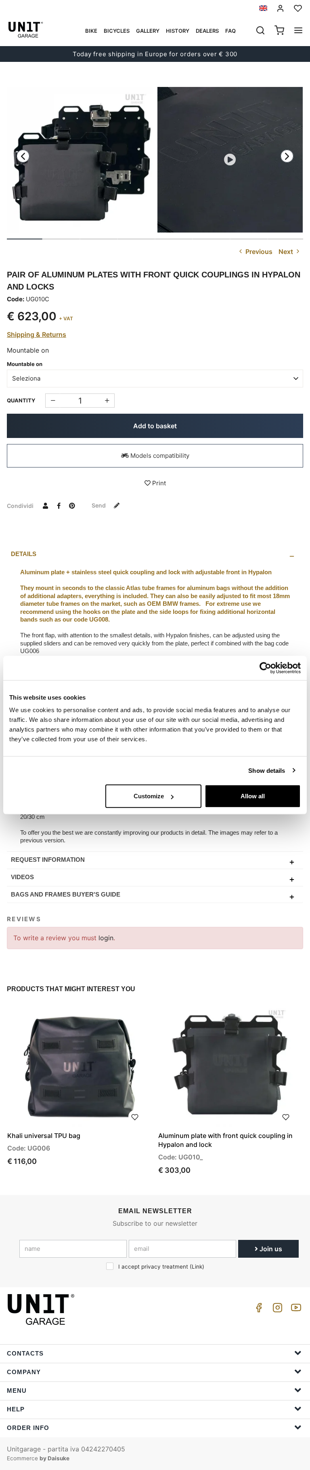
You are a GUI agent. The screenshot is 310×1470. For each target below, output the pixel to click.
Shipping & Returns (36, 334)
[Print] (134, 1116)
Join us (270, 1249)
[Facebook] (257, 1309)
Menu (17, 1390)
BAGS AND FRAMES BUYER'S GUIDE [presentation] (65, 894)
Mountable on (24, 364)
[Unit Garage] (42, 1309)
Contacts (25, 1353)
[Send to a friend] (45, 505)
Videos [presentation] (22, 877)
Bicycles (117, 30)
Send (99, 505)
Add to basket (155, 426)
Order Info (28, 1427)
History (177, 30)
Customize (149, 796)
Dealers (207, 30)
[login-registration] (280, 8)
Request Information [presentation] (48, 859)
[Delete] (107, 400)
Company (24, 1371)
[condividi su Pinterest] (72, 505)
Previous (258, 251)
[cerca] (260, 31)
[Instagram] (276, 1309)
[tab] (155, 554)
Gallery (147, 30)
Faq (230, 30)
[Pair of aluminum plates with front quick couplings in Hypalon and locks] (80, 160)
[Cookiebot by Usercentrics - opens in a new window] (265, 668)
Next (287, 251)
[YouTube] (294, 1309)
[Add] (52, 400)
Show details (266, 770)
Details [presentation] (23, 553)
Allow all (253, 796)
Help (16, 1409)
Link (197, 1266)
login (105, 938)
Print (158, 483)
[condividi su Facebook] (58, 505)
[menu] (298, 31)
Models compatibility (159, 455)
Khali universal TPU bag (43, 1136)
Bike (91, 30)
